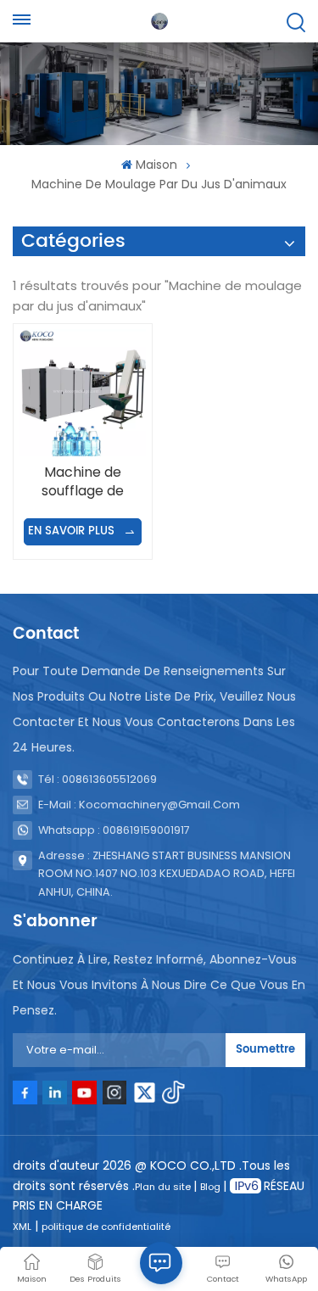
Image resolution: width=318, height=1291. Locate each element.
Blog (211, 1186)
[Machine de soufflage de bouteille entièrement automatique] (82, 392)
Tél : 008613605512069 (97, 779)
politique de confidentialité (106, 1226)
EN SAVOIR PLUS (73, 531)
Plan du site (164, 1186)
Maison (156, 164)
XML (22, 1226)
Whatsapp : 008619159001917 (114, 830)
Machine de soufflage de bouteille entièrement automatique (83, 481)
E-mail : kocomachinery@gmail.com (139, 804)
